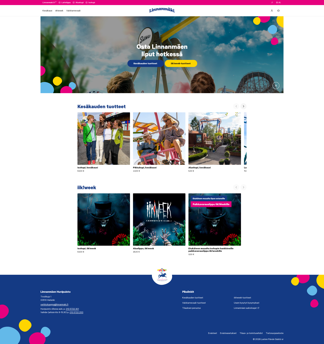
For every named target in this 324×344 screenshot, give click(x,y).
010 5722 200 (76, 312)
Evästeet (212, 333)
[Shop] (278, 10)
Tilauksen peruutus (191, 308)
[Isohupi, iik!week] (103, 224)
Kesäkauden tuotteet (145, 63)
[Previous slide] (236, 106)
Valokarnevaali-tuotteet (194, 303)
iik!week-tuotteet (181, 63)
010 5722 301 (72, 309)
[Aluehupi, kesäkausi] (214, 142)
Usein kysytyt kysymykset (246, 303)
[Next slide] (243, 106)
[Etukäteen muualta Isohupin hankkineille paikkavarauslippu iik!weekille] (214, 224)
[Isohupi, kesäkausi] (103, 142)
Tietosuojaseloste (275, 333)
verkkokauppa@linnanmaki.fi (54, 304)
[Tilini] (271, 10)
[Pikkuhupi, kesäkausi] (159, 142)
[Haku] (272, 2)
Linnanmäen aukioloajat (245, 308)
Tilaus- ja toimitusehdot (251, 333)
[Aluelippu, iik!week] (159, 224)
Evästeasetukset (228, 333)
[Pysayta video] (275, 85)
